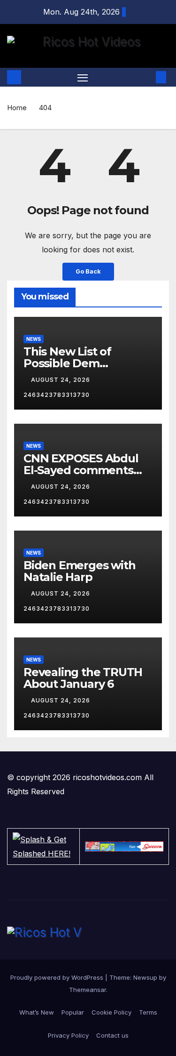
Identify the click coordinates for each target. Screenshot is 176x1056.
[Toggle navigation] (82, 77)
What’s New (36, 1012)
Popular (72, 1012)
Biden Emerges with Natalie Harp (79, 571)
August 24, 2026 (61, 379)
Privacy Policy (68, 1035)
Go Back (88, 271)
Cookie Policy (111, 1012)
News (33, 339)
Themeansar (87, 989)
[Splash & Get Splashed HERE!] (43, 846)
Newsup (145, 977)
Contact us (112, 1035)
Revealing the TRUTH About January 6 (82, 678)
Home (17, 107)
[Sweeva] (124, 846)
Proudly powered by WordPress (57, 977)
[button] (147, 77)
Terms (148, 1012)
